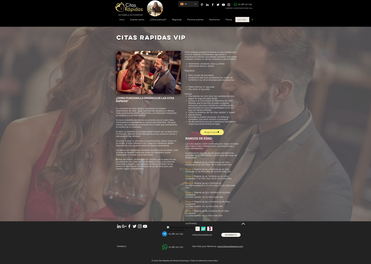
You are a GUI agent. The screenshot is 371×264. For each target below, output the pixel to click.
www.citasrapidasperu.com (217, 108)
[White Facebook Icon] (212, 5)
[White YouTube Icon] (223, 5)
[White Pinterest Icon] (202, 5)
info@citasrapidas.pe (202, 235)
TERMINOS (121, 246)
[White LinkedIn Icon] (207, 5)
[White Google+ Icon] (124, 226)
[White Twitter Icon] (218, 5)
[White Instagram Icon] (229, 5)
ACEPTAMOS (191, 223)
